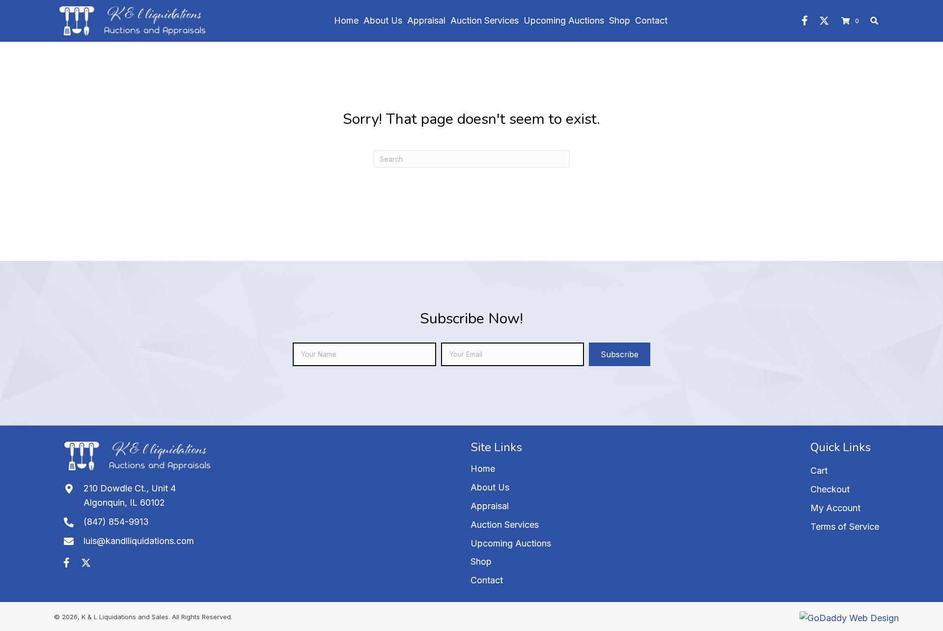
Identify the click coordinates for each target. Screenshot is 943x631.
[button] (804, 20)
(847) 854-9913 (116, 521)
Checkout (830, 489)
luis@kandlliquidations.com (138, 541)
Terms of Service (844, 526)
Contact (487, 580)
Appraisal (490, 506)
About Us (490, 487)
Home (483, 468)
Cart (819, 470)
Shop (481, 561)
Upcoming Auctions (511, 543)
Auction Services (505, 524)
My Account (835, 508)
